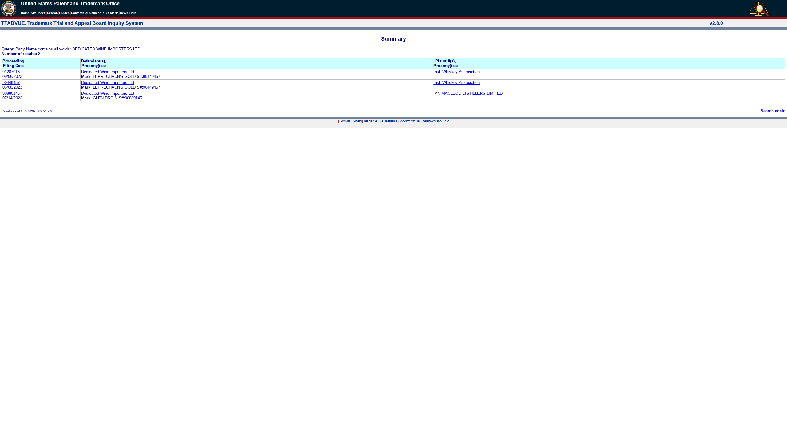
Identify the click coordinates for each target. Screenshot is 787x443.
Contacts (77, 12)
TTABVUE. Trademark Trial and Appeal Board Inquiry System (72, 23)
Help (132, 12)
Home (25, 12)
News (124, 12)
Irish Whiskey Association (456, 72)
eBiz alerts (111, 12)
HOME (345, 121)
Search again (773, 111)
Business (93, 12)
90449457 (151, 76)
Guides (64, 12)
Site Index (38, 12)
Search (52, 12)
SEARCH (370, 121)
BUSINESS (388, 121)
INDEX (357, 121)
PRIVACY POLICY (436, 121)
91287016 (11, 72)
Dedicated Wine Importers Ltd (107, 72)
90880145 (11, 93)
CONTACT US (410, 121)
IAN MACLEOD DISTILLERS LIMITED (468, 93)
